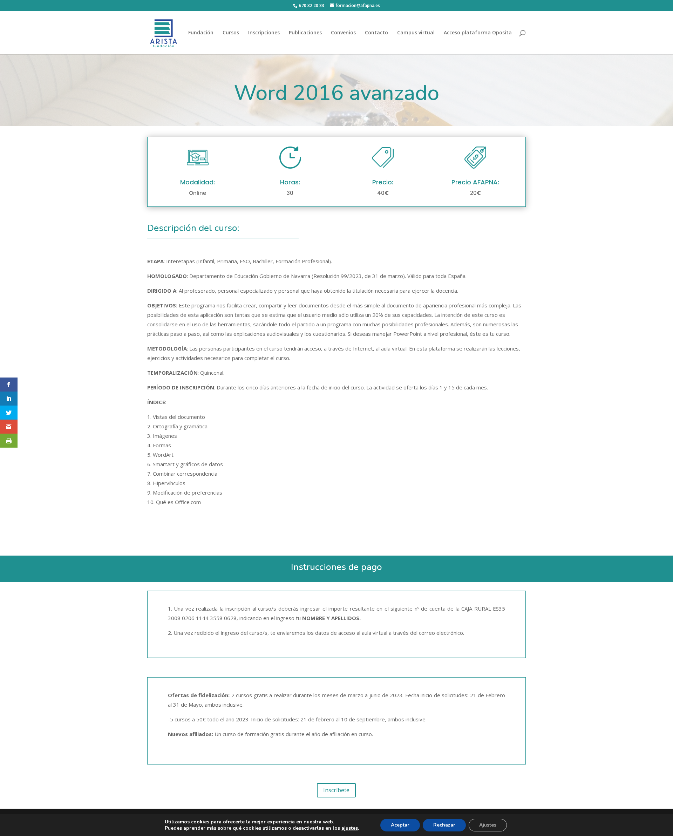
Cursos (231, 33)
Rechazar (444, 825)
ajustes (349, 828)
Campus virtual (416, 33)
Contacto (376, 33)
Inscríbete (336, 790)
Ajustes (487, 825)
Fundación (200, 33)
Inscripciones (264, 33)
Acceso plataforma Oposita (478, 33)
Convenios (343, 33)
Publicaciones (305, 33)
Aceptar (400, 825)
